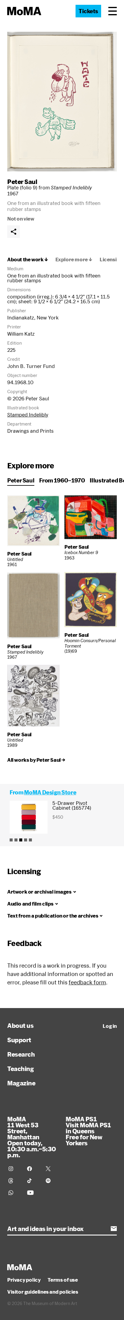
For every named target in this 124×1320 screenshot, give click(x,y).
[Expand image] (62, 101)
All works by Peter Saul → (36, 760)
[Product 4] (25, 839)
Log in (110, 1026)
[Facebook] (33, 1168)
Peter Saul (22, 181)
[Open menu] (112, 11)
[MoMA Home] (24, 11)
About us (20, 1025)
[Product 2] (15, 839)
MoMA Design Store (50, 792)
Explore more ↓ (73, 259)
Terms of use (63, 1279)
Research (21, 1054)
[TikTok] (33, 1180)
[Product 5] (30, 839)
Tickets (88, 11)
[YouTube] (33, 1192)
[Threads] (14, 1180)
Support (19, 1039)
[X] (51, 1168)
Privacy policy (23, 1279)
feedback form (87, 982)
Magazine (21, 1083)
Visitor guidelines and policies (42, 1291)
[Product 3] (20, 839)
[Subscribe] (114, 1228)
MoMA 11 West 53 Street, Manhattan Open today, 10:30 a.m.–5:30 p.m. (31, 1136)
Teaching (20, 1068)
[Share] (13, 231)
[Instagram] (14, 1168)
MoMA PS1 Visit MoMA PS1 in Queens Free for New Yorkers (88, 1130)
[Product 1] (11, 839)
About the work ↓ (27, 259)
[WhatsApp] (14, 1192)
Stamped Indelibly (27, 414)
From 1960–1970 (62, 480)
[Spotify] (51, 1180)
